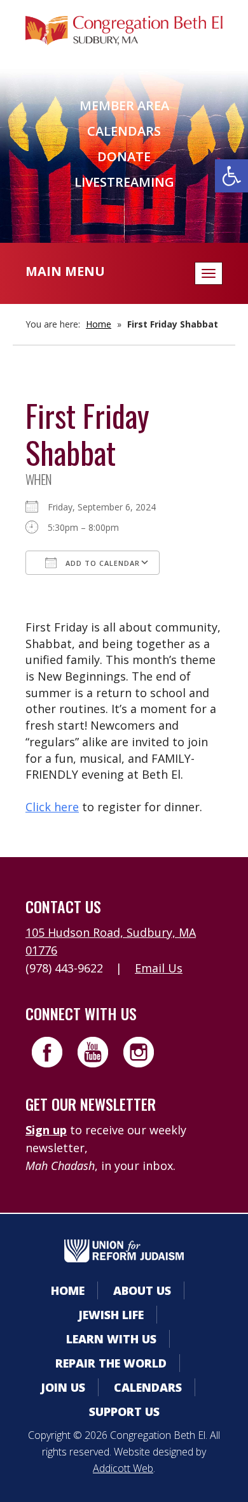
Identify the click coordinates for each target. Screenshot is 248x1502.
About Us (142, 1290)
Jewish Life (111, 1314)
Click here (52, 806)
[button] (231, 175)
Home (98, 324)
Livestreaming (124, 182)
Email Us (159, 968)
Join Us (63, 1387)
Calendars (124, 131)
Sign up (46, 1129)
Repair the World (111, 1363)
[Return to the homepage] (124, 30)
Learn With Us (111, 1339)
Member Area (124, 105)
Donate (124, 156)
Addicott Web (123, 1468)
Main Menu (65, 271)
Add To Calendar (101, 563)
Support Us (124, 1411)
